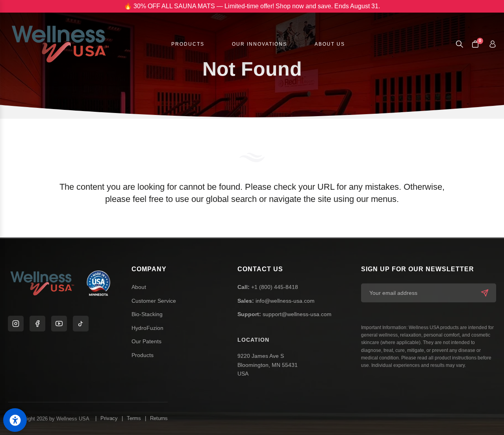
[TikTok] (81, 323)
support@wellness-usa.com (284, 314)
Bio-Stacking (147, 314)
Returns (159, 418)
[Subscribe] (485, 293)
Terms (134, 418)
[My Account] (492, 44)
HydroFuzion (147, 328)
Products (143, 355)
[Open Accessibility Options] (15, 420)
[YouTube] (59, 323)
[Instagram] (16, 323)
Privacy (109, 418)
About (139, 287)
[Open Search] (459, 44)
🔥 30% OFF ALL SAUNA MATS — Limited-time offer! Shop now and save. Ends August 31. (252, 6)
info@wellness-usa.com (276, 301)
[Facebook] (37, 323)
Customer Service (154, 301)
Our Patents (146, 341)
